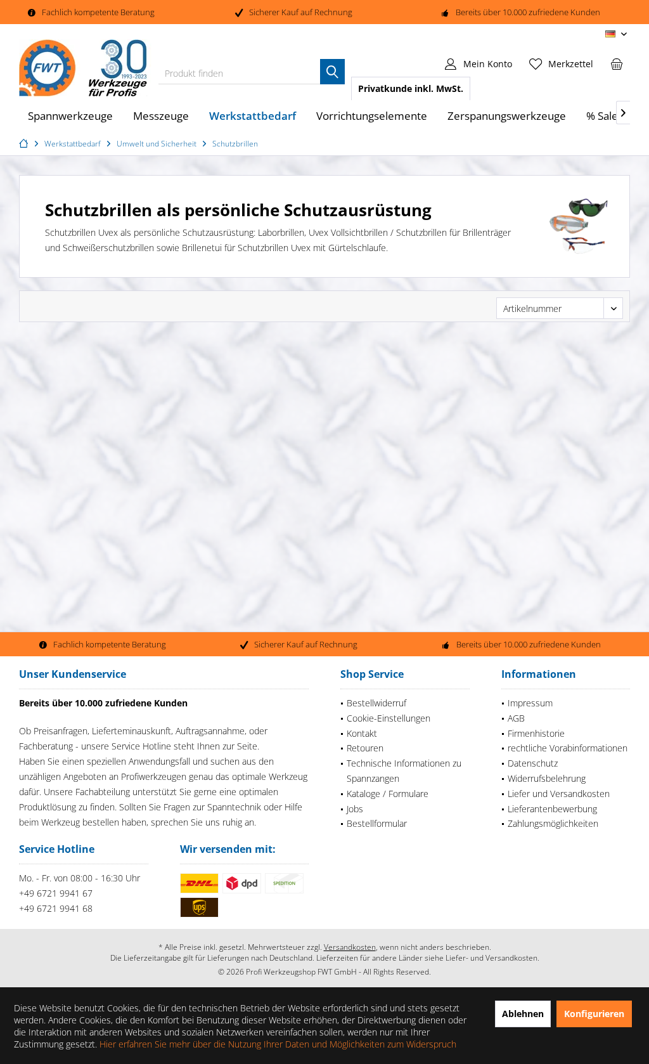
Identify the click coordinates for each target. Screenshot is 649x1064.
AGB (516, 718)
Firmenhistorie (536, 733)
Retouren (365, 748)
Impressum (530, 703)
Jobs (355, 809)
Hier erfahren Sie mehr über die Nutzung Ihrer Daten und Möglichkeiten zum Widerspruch (278, 1044)
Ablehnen (523, 1014)
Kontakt (362, 733)
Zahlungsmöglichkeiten (553, 823)
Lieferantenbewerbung (552, 809)
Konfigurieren (594, 1014)
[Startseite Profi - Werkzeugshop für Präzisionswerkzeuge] (25, 144)
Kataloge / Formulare (387, 794)
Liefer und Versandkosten (559, 794)
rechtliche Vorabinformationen (567, 748)
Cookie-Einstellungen (388, 718)
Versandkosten (350, 947)
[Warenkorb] (616, 63)
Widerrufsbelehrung (547, 778)
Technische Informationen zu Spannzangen (404, 770)
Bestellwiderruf (376, 703)
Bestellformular (377, 823)
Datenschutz (533, 763)
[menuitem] (616, 63)
